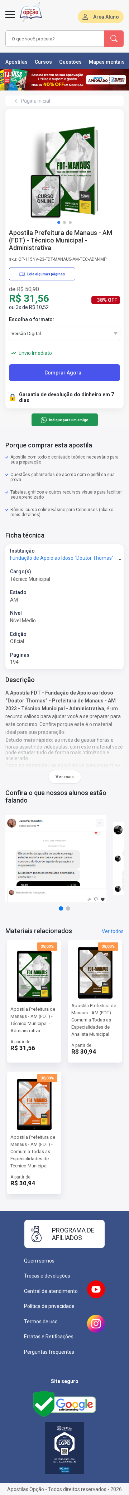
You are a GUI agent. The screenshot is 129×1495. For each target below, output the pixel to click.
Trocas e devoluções (47, 1276)
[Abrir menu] (10, 18)
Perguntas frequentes (49, 1352)
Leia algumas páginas (46, 274)
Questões (70, 62)
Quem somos (39, 1261)
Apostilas (16, 62)
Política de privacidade (49, 1306)
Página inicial (35, 101)
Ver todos (113, 931)
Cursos (43, 62)
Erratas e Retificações (48, 1336)
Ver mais (65, 776)
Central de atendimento (51, 1291)
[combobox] (55, 38)
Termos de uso (41, 1321)
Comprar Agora (62, 373)
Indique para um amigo (68, 420)
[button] (58, 222)
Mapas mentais (107, 62)
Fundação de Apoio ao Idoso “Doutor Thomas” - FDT (68, 558)
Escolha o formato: (31, 319)
